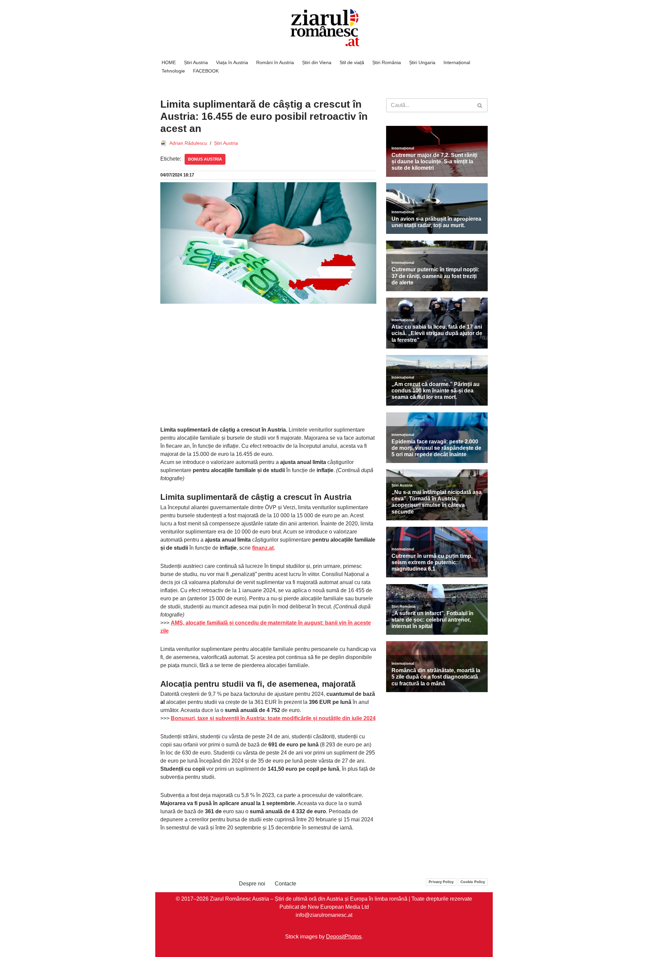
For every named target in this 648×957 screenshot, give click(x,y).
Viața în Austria (232, 62)
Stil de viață (352, 62)
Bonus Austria (205, 159)
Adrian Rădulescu (188, 143)
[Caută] (480, 105)
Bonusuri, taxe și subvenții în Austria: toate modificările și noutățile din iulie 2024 (273, 718)
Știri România (386, 62)
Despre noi (252, 883)
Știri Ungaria (422, 62)
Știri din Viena (316, 62)
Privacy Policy (441, 881)
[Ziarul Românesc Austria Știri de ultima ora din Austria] (324, 28)
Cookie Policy (472, 881)
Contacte (285, 883)
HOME (169, 62)
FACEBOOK (206, 71)
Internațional (456, 62)
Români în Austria (275, 62)
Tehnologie (173, 71)
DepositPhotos (343, 936)
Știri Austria (196, 62)
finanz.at (263, 548)
